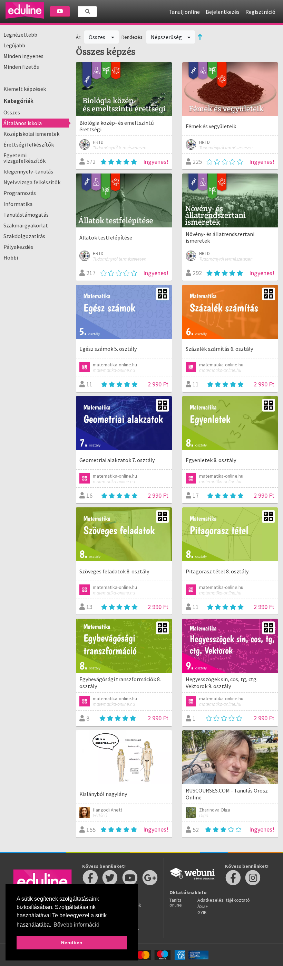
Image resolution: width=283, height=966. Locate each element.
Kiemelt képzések (24, 88)
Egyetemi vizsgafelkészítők (24, 158)
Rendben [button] (71, 942)
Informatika (17, 203)
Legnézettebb (20, 34)
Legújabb (14, 45)
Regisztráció (260, 11)
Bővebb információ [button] (76, 925)
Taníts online (175, 902)
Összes (11, 112)
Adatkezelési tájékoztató (223, 900)
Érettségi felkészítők (28, 144)
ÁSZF (202, 906)
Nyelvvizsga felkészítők (31, 182)
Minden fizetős (21, 66)
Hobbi (10, 257)
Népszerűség (167, 37)
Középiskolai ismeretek (31, 133)
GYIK (202, 912)
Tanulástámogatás (26, 214)
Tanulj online (184, 11)
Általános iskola (22, 123)
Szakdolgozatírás (24, 236)
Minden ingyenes (23, 56)
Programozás (19, 192)
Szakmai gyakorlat (25, 225)
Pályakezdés (18, 246)
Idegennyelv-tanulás (28, 171)
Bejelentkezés (223, 11)
